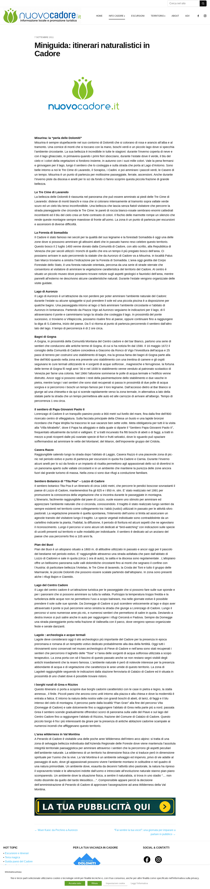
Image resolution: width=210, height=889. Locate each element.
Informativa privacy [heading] (13, 872)
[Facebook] (198, 15)
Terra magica (12, 857)
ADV (187, 16)
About (175, 16)
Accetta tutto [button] (75, 883)
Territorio (157, 16)
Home (99, 16)
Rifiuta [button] (95, 883)
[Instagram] (205, 15)
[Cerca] (203, 3)
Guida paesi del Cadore (19, 861)
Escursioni (138, 16)
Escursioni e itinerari (17, 853)
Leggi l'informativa (139, 883)
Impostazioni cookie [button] (115, 883)
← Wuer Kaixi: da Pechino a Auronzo (56, 830)
